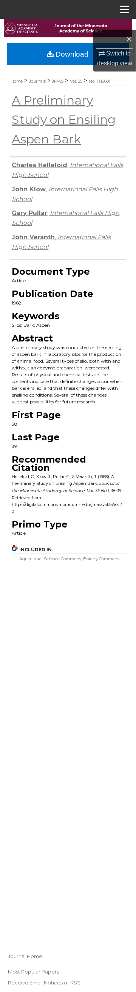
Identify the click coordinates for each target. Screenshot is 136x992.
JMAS (57, 81)
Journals (37, 81)
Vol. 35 (76, 81)
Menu (124, 9)
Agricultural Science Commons (50, 558)
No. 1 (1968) (99, 81)
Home (17, 81)
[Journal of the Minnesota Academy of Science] (68, 29)
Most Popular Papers (33, 972)
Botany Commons (101, 558)
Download (71, 54)
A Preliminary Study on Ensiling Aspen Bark (64, 120)
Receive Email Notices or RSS (44, 983)
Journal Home (25, 956)
